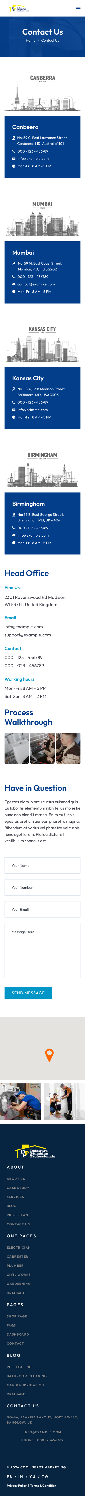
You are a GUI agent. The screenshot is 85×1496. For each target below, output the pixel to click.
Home (31, 40)
